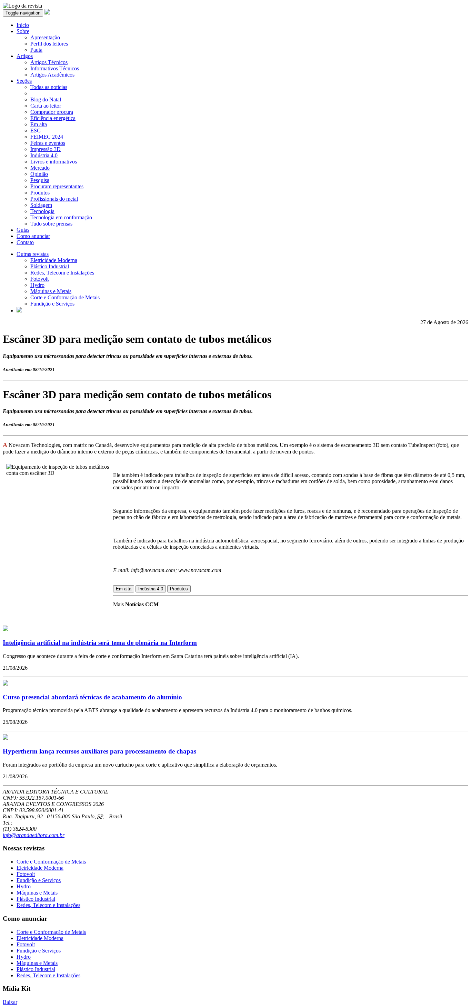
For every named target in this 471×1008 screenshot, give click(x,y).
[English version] (19, 310)
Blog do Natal (45, 99)
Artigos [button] (25, 56)
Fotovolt (39, 279)
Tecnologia (42, 211)
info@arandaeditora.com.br (33, 835)
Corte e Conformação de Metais (65, 297)
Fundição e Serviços (52, 304)
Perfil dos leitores (49, 44)
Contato (25, 242)
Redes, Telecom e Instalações (62, 273)
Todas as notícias (48, 87)
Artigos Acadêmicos (52, 75)
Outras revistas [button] (33, 254)
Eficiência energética (53, 118)
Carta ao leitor (45, 106)
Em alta (38, 124)
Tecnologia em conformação (61, 217)
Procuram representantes (56, 186)
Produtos (40, 193)
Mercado (40, 168)
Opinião (39, 174)
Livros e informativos (53, 161)
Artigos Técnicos (49, 62)
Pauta (36, 50)
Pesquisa (39, 180)
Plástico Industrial (49, 266)
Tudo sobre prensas (51, 224)
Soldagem (41, 205)
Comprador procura (51, 112)
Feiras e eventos (47, 143)
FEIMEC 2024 (46, 137)
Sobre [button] (23, 31)
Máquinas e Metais (50, 291)
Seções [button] (24, 81)
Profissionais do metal (54, 199)
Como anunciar (33, 236)
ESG (35, 130)
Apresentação (45, 37)
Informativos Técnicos (54, 68)
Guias (23, 230)
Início (23, 25)
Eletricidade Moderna (53, 260)
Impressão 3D (45, 149)
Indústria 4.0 (44, 155)
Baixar (10, 1002)
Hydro (37, 285)
